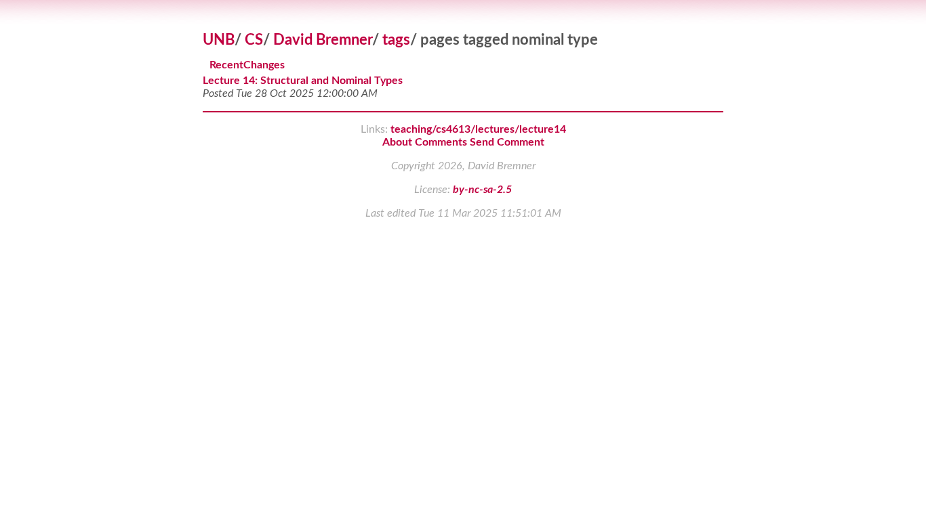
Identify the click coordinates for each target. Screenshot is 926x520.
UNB (219, 39)
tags (396, 39)
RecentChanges (247, 65)
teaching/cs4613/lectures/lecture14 (478, 129)
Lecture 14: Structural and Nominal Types (303, 80)
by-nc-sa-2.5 (482, 189)
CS (254, 39)
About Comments (424, 142)
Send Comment (507, 142)
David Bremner (322, 39)
